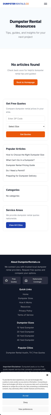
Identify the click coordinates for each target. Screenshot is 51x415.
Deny (25, 402)
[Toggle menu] (45, 4)
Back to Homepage (26, 82)
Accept (25, 396)
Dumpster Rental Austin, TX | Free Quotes (25, 352)
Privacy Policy (25, 310)
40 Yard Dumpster (25, 340)
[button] (47, 375)
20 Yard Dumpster (25, 331)
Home (25, 294)
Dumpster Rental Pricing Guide (20, 165)
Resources (25, 306)
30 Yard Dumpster (25, 336)
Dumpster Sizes (25, 298)
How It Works (25, 302)
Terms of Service (25, 315)
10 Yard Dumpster (25, 327)
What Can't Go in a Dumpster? (20, 160)
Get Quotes (25, 134)
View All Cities (16, 225)
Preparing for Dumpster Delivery (21, 176)
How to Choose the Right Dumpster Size (25, 155)
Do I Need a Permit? (15, 170)
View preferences (25, 409)
